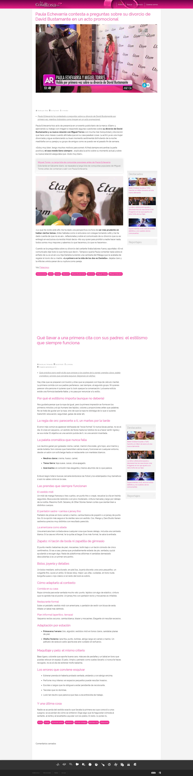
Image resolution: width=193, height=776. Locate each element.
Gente (51, 274)
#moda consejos (81, 722)
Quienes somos (152, 5)
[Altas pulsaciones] (58, 764)
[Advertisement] (96, 100)
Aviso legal (64, 772)
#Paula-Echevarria (115, 274)
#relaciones (104, 722)
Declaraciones (41, 274)
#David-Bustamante (78, 274)
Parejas (57, 274)
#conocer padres (57, 722)
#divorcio (91, 274)
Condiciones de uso (36, 772)
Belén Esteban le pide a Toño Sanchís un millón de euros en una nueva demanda (141, 190)
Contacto (139, 5)
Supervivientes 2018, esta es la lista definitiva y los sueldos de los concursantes (142, 231)
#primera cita (93, 722)
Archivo (121, 5)
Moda (40, 722)
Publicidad (56, 772)
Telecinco (44, 267)
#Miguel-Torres (102, 274)
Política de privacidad (47, 772)
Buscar (129, 5)
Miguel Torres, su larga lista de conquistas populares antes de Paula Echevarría (74, 162)
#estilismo (69, 722)
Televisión (66, 274)
